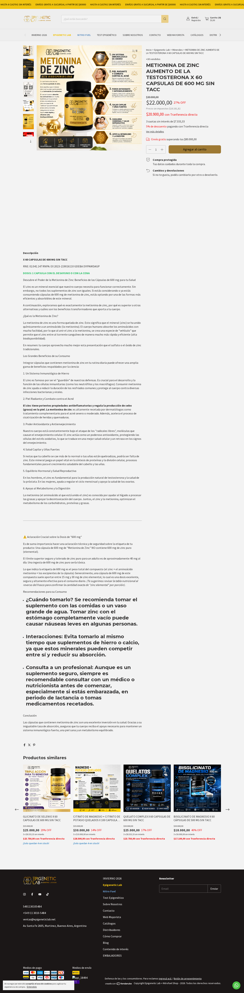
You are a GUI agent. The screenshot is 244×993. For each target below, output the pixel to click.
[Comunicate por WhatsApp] (236, 985)
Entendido (32, 987)
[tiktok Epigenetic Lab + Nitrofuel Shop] (47, 894)
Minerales (177, 49)
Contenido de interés (115, 949)
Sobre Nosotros (133, 35)
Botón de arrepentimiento (188, 978)
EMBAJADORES (112, 955)
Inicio (149, 49)
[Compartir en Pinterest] (34, 745)
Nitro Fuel (84, 35)
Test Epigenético (106, 35)
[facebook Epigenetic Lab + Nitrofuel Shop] (32, 894)
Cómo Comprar (112, 936)
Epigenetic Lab (62, 35)
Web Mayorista (175, 35)
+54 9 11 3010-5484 (34, 913)
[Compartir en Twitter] (29, 745)
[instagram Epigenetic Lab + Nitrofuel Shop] (24, 894)
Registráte (196, 20)
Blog (106, 942)
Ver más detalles (155, 131)
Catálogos (197, 35)
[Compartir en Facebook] (24, 745)
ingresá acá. (165, 978)
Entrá (194, 17)
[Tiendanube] (119, 984)
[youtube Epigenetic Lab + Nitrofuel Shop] (39, 894)
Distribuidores (111, 930)
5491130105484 (32, 906)
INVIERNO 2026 (39, 35)
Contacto (155, 35)
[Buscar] (164, 19)
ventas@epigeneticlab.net (39, 919)
